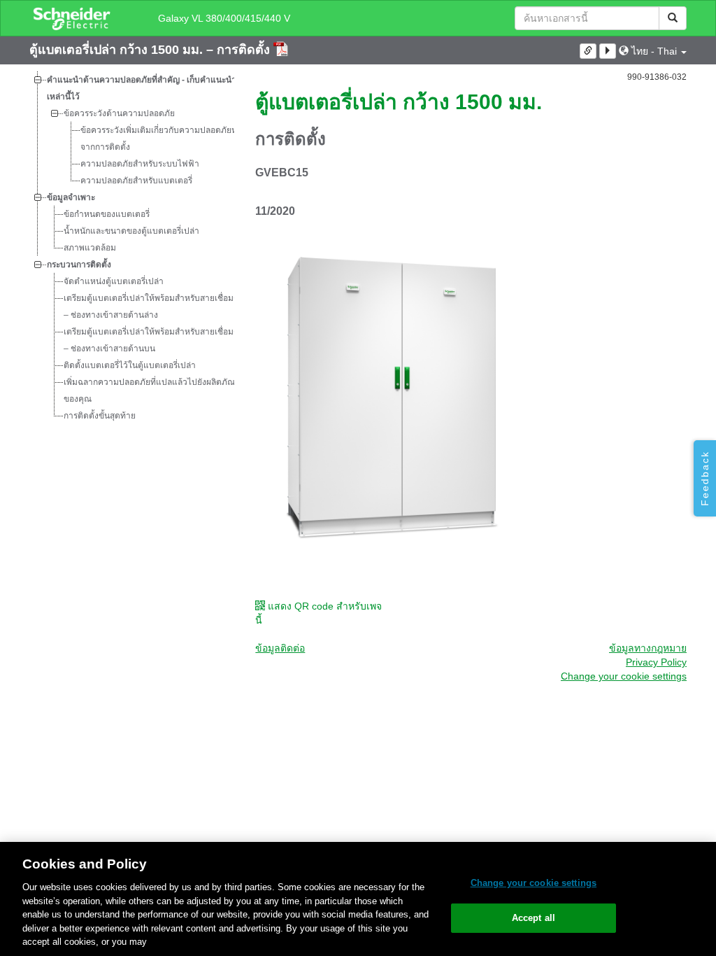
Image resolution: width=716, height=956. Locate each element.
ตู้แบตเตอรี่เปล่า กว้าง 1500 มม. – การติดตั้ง (151, 50)
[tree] (131, 247)
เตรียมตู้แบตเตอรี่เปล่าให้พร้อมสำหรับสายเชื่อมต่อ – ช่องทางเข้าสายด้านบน (154, 340)
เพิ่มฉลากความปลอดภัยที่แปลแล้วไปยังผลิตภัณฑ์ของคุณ (153, 390)
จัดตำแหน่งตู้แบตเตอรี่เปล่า (114, 281)
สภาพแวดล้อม (90, 248)
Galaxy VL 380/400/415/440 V (224, 18)
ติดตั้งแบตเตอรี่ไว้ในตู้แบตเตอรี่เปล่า (130, 365)
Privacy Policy (656, 662)
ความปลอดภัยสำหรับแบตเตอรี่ (136, 180)
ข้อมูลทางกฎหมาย (648, 648)
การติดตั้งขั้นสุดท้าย (100, 416)
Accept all (533, 918)
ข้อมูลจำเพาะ (71, 197)
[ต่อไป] (607, 51)
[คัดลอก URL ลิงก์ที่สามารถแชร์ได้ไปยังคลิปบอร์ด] (588, 51)
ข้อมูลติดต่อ (280, 648)
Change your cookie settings (534, 883)
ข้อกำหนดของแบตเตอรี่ (107, 214)
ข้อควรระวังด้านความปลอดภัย (119, 113)
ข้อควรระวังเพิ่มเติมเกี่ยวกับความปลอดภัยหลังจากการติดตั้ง (163, 138)
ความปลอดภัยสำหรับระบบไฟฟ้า (139, 164)
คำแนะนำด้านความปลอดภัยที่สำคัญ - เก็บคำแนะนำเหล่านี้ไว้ (141, 88)
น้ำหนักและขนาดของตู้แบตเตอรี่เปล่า (131, 231)
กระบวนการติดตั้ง (79, 264)
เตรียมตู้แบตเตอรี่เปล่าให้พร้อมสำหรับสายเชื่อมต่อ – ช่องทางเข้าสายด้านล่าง (154, 306)
